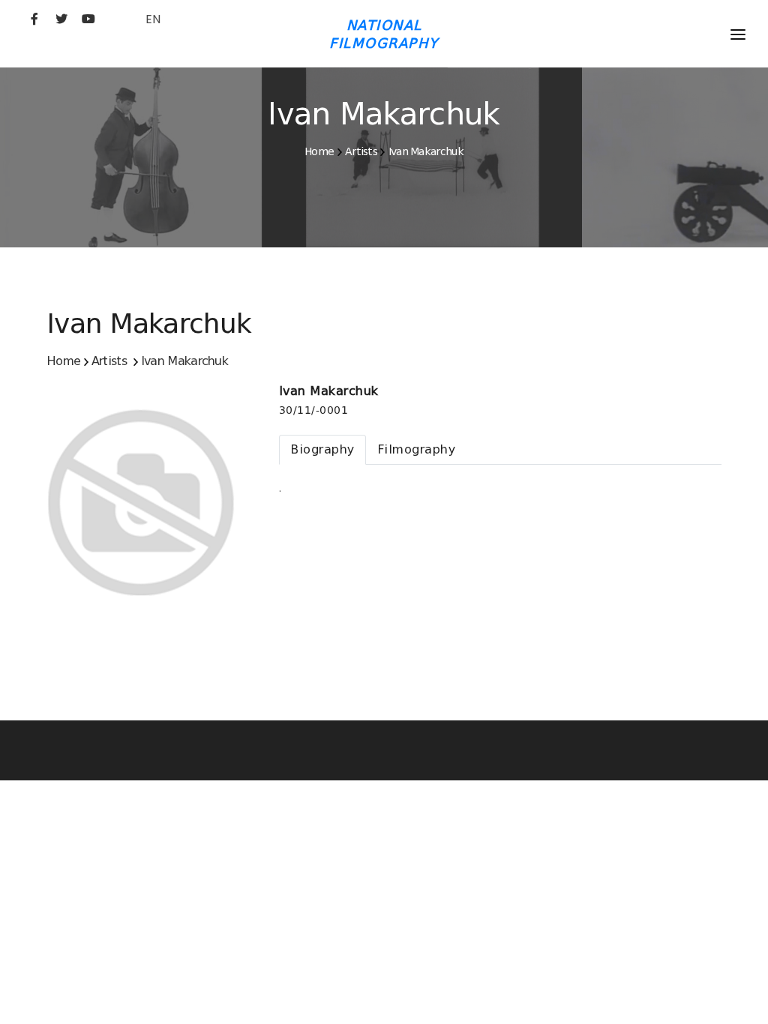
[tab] (322, 450)
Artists (361, 151)
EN (153, 19)
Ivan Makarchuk (426, 151)
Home (319, 151)
